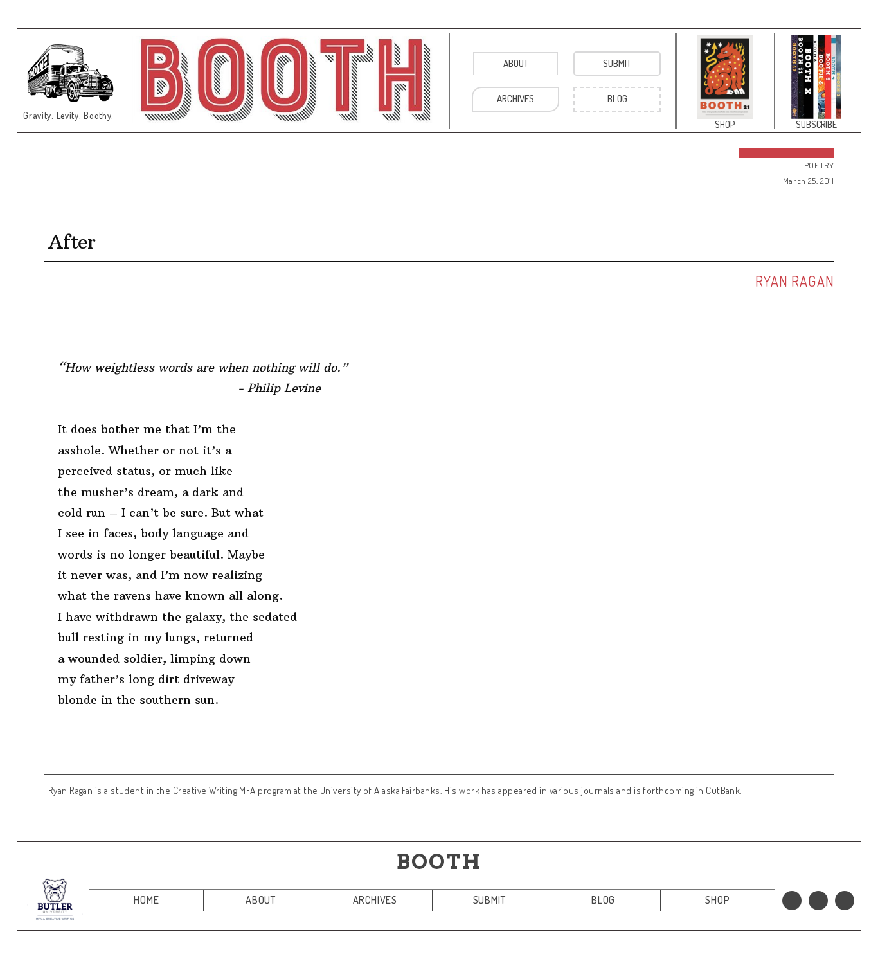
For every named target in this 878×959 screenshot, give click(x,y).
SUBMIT (489, 899)
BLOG (603, 899)
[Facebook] (792, 900)
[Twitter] (818, 900)
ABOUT (261, 899)
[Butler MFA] (55, 899)
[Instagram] (844, 900)
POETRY (819, 165)
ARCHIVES (375, 899)
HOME (146, 899)
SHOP (717, 899)
